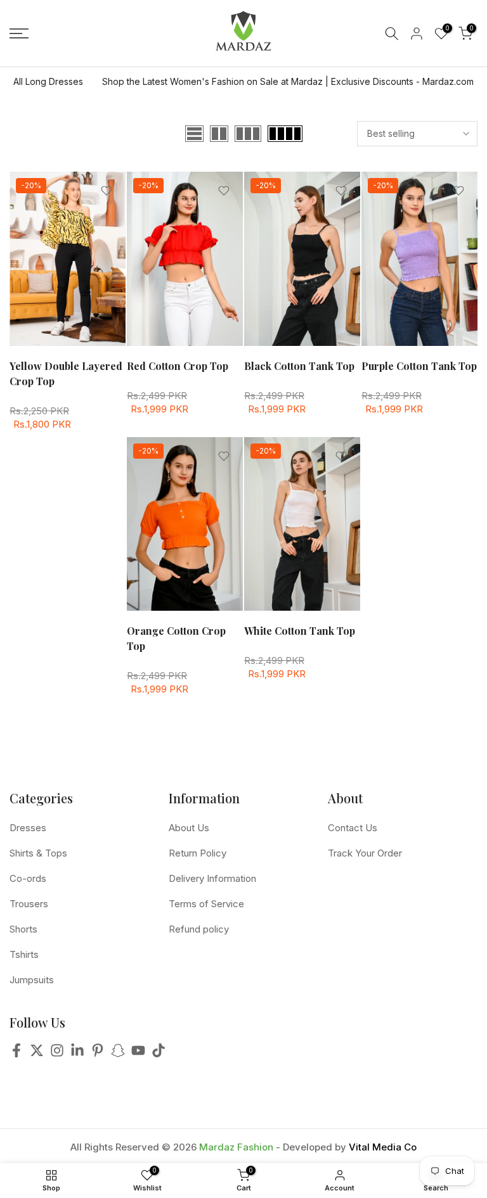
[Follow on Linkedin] (77, 1054)
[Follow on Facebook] (16, 1054)
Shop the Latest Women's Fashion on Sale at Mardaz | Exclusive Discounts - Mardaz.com (288, 81)
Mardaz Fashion (236, 1147)
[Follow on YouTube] (138, 1054)
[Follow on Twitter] (37, 1054)
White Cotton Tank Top (299, 630)
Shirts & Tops (38, 853)
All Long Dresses (48, 81)
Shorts (23, 929)
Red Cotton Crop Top (177, 366)
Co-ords (28, 878)
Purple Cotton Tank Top (419, 366)
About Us (189, 828)
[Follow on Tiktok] (159, 1054)
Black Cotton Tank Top (299, 366)
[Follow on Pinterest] (98, 1054)
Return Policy (197, 853)
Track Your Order (365, 853)
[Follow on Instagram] (57, 1054)
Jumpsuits (32, 980)
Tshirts (24, 954)
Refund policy (199, 929)
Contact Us (352, 828)
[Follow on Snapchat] (118, 1054)
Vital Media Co (383, 1147)
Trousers (29, 904)
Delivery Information (212, 878)
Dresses (28, 828)
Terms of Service (206, 904)
